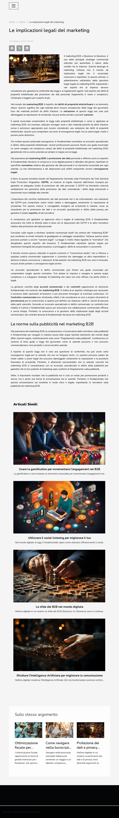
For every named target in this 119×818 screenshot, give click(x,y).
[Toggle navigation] (13, 5)
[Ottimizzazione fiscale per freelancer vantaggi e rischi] (28, 730)
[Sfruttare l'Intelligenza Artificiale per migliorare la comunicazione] (59, 645)
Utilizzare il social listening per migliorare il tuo (59, 538)
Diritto (22, 22)
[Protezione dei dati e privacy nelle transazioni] (90, 730)
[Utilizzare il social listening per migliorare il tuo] (59, 507)
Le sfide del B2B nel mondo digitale (59, 607)
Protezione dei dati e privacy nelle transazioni (90, 747)
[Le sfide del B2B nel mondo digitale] (59, 576)
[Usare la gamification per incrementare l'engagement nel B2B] (59, 438)
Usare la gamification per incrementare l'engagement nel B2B (59, 469)
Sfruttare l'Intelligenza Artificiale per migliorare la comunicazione (60, 675)
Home (12, 22)
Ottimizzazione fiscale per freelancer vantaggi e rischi (27, 750)
